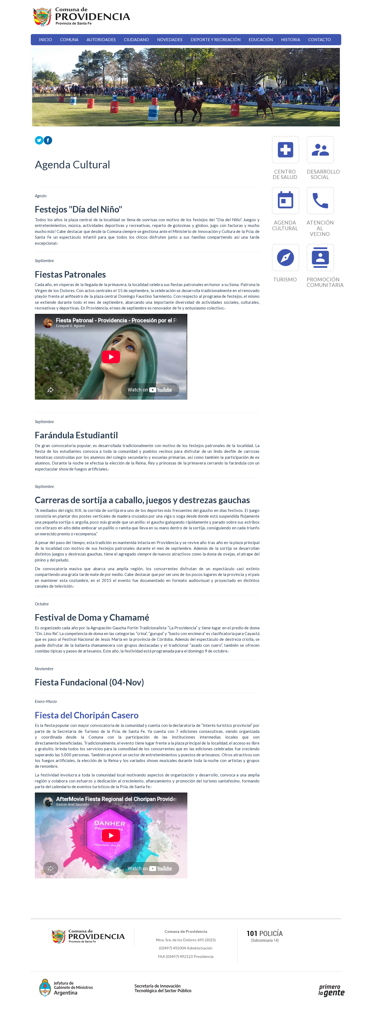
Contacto (319, 39)
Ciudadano (136, 39)
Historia (290, 39)
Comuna (69, 39)
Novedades (169, 39)
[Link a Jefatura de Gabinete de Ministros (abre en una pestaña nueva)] (66, 987)
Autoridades (101, 39)
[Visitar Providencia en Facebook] (48, 139)
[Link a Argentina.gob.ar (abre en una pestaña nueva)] (331, 990)
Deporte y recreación (215, 39)
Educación (261, 39)
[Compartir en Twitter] (39, 139)
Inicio (45, 39)
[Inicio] (81, 17)
